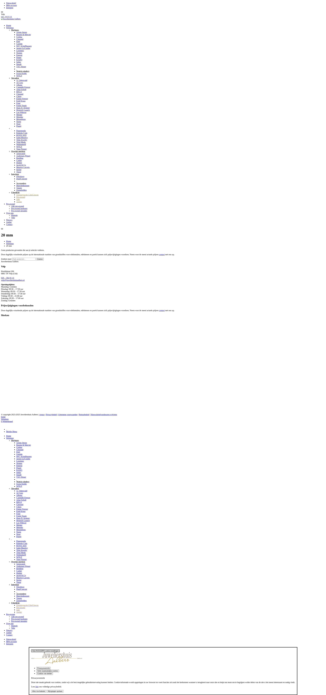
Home (8, 25)
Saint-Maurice (22, 138)
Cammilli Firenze (23, 87)
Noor (18, 124)
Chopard (19, 39)
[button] (2, 425)
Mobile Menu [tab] (11, 431)
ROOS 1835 (21, 135)
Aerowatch (20, 154)
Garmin (19, 44)
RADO (19, 60)
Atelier (9, 222)
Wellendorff (21, 144)
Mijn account (11, 5)
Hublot (19, 163)
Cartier (19, 160)
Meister (19, 115)
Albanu (19, 85)
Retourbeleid (84, 414)
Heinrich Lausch (23, 110)
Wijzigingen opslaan (55, 691)
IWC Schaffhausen (24, 46)
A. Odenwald (21, 80)
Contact (9, 224)
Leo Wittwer (21, 112)
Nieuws (9, 220)
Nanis (18, 121)
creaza (41, 414)
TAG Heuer (21, 67)
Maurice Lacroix (23, 167)
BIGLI (19, 92)
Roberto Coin (21, 133)
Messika (19, 117)
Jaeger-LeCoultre (23, 48)
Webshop (10, 28)
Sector (18, 170)
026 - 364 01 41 (6, 17)
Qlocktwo (20, 176)
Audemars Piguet (23, 156)
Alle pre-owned (17, 206)
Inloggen (9, 8)
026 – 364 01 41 (7, 278)
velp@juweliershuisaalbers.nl (13, 280)
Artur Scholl (21, 89)
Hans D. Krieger (23, 108)
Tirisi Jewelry (21, 140)
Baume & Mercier (23, 35)
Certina (19, 37)
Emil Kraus (20, 101)
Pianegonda (21, 131)
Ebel (18, 41)
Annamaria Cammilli (9, 327)
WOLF (19, 76)
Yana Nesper (21, 149)
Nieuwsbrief (11, 3)
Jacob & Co (21, 165)
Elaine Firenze (22, 99)
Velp (13, 218)
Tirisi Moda (21, 142)
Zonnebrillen (21, 190)
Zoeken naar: (6, 259)
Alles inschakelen (38, 691)
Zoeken (40, 259)
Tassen (19, 188)
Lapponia (5, 354)
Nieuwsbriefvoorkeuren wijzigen (104, 414)
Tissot (18, 172)
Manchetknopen (22, 186)
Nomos (19, 53)
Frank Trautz (21, 105)
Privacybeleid (51, 414)
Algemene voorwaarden (67, 414)
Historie (14, 215)
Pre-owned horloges (19, 208)
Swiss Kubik (21, 73)
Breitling (19, 158)
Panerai (19, 55)
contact (162, 254)
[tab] (6, 429)
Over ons (9, 213)
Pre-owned (10, 204)
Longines (20, 51)
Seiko (18, 62)
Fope (18, 103)
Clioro (18, 96)
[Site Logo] (11, 19)
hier (37, 687)
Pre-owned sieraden (19, 211)
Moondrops (21, 119)
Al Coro (19, 83)
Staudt (18, 64)
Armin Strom (21, 32)
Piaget (18, 57)
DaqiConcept (21, 179)
